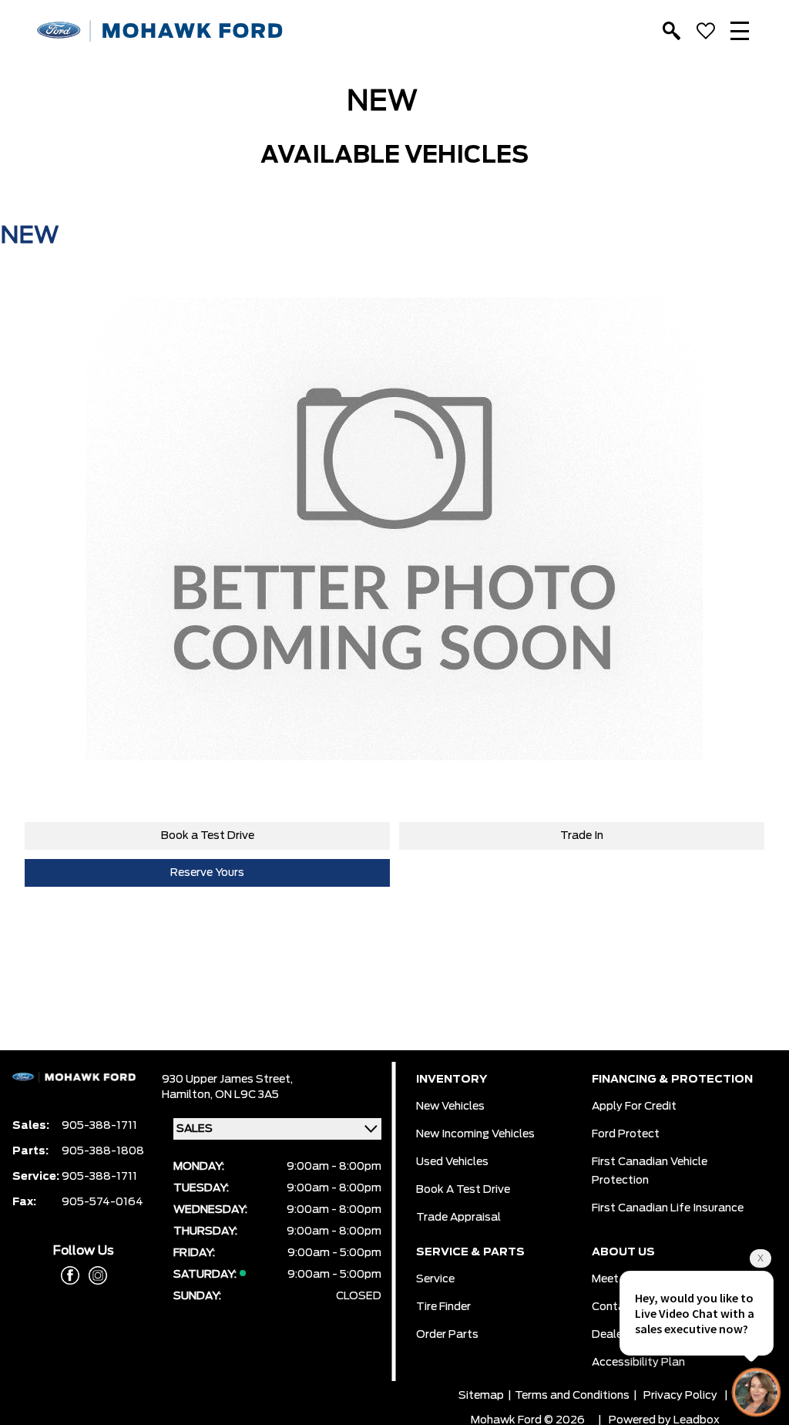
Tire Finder (443, 1307)
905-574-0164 (102, 1202)
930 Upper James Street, (227, 1079)
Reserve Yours (207, 872)
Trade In (581, 835)
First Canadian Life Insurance (668, 1208)
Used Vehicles (452, 1162)
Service (435, 1279)
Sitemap (481, 1395)
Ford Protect (626, 1134)
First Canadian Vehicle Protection (649, 1171)
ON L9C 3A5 (247, 1095)
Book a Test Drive (207, 835)
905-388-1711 (99, 1125)
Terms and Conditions (572, 1395)
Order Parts (447, 1334)
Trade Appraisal (458, 1217)
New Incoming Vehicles (475, 1134)
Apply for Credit (634, 1106)
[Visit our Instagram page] (93, 1275)
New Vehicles (450, 1106)
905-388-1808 (103, 1151)
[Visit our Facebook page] (70, 1275)
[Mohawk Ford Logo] (160, 31)
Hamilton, (188, 1095)
